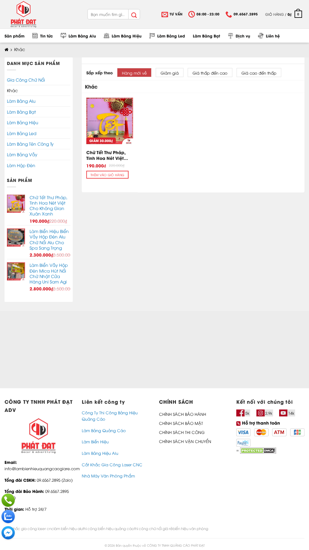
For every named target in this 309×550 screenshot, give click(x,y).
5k (247, 413)
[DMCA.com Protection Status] (257, 450)
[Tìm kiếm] (134, 14)
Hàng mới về (134, 73)
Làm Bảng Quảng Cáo (104, 430)
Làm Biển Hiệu (95, 441)
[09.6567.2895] (8, 500)
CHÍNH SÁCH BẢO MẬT (181, 423)
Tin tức (46, 35)
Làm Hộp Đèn (21, 165)
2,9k (268, 413)
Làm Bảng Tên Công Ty (30, 144)
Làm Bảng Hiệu (127, 35)
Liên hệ (273, 35)
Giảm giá (170, 73)
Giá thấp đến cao (210, 73)
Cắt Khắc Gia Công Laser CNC (112, 464)
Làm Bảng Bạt (206, 35)
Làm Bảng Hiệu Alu (100, 453)
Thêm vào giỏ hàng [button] (107, 175)
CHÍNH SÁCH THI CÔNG (182, 432)
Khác (12, 90)
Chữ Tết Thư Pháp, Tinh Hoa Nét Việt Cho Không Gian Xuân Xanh (106, 155)
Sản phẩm (14, 35)
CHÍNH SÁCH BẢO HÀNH (182, 414)
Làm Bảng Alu (82, 35)
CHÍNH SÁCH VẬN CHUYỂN (185, 441)
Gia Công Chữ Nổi (26, 79)
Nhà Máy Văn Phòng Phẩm (108, 475)
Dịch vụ (243, 35)
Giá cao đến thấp (258, 73)
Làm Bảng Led (171, 35)
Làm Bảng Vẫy (22, 154)
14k (291, 413)
